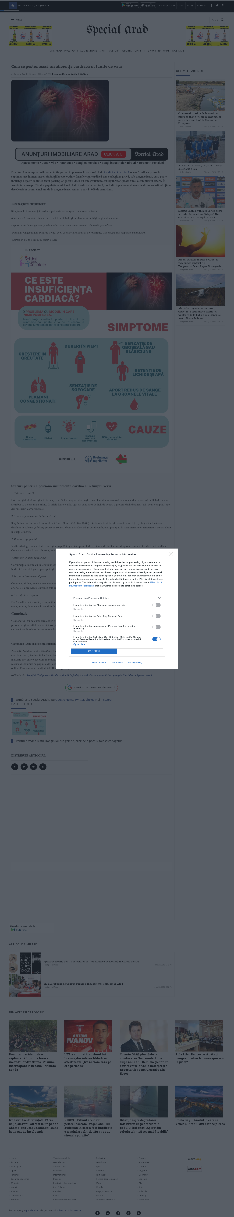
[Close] (172, 555)
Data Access (117, 662)
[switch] (156, 605)
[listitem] (117, 598)
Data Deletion (99, 662)
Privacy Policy (135, 662)
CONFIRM (94, 651)
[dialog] (117, 609)
